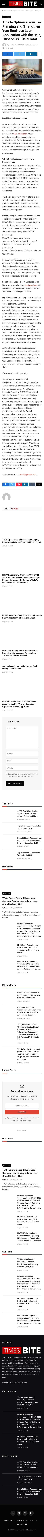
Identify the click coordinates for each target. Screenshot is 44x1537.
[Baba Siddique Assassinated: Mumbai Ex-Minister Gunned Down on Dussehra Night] (8, 841)
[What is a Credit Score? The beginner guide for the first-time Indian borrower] (8, 995)
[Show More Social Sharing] (39, 54)
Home (4, 11)
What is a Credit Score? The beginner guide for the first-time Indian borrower (29, 995)
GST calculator (20, 134)
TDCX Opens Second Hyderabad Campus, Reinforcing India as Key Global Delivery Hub (19, 901)
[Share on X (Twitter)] (19, 54)
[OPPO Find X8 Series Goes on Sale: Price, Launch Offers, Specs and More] (8, 814)
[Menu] (3, 3)
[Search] (40, 3)
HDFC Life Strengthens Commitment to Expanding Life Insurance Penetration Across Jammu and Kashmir (19, 653)
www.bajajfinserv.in (28, 474)
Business (6, 17)
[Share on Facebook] (7, 54)
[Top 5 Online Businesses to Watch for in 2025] (8, 855)
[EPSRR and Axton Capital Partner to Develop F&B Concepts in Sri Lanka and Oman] (22, 601)
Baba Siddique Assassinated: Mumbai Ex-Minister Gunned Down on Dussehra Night (29, 840)
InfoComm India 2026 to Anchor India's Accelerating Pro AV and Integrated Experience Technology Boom (19, 704)
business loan (31, 285)
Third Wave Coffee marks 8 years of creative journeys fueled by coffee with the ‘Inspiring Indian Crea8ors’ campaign (28, 1054)
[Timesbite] (23, 3)
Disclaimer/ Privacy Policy (26, 1521)
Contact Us (22, 1524)
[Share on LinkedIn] (31, 54)
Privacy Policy (19, 1120)
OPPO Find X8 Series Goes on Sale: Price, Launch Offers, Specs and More (28, 813)
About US (8, 1521)
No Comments (33, 45)
